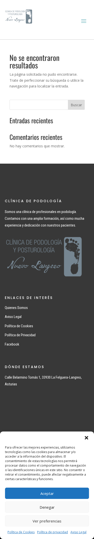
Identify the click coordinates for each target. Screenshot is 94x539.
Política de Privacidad (20, 335)
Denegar (47, 507)
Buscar (76, 104)
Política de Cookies (21, 532)
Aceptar (47, 493)
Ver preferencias (47, 520)
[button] (86, 437)
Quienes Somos (16, 307)
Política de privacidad (52, 532)
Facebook (12, 344)
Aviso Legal (78, 532)
